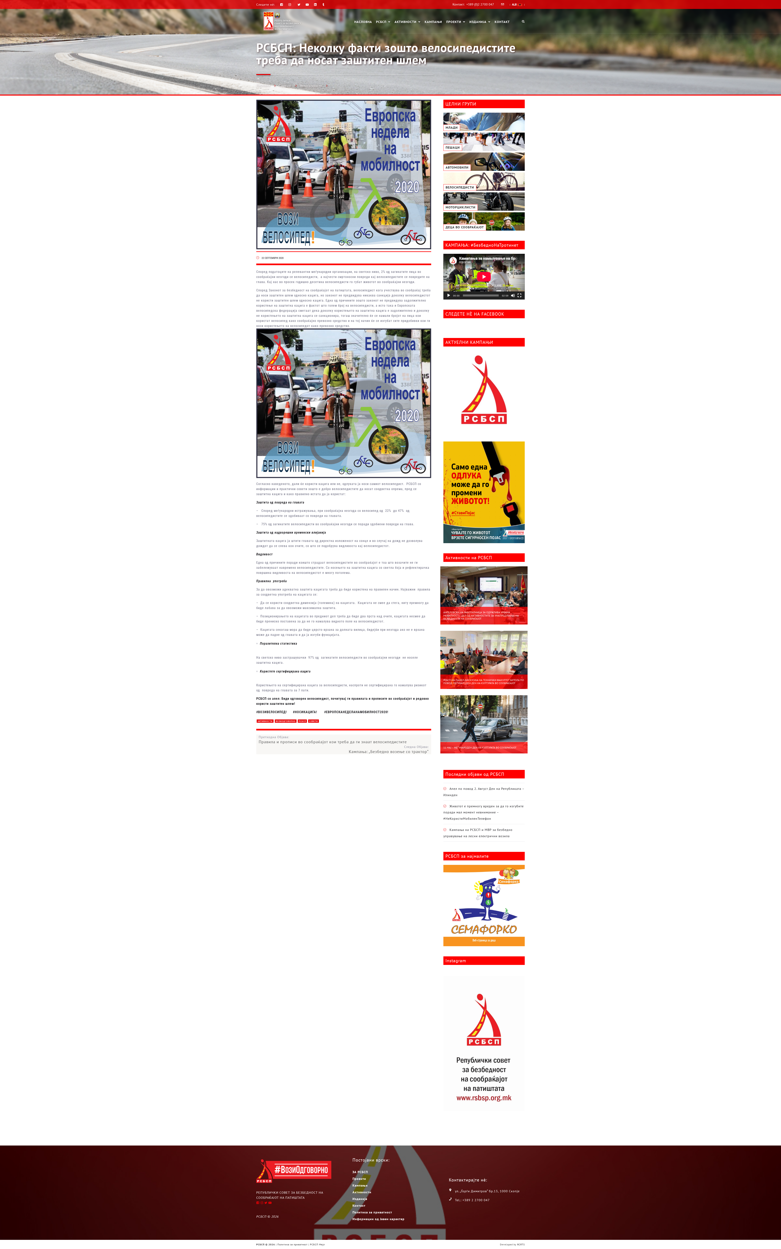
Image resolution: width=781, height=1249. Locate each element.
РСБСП (381, 22)
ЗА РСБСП (360, 1172)
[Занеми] (513, 295)
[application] (484, 277)
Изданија (477, 22)
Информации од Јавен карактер (378, 1219)
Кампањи (433, 21)
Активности (406, 22)
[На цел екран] (519, 295)
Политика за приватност (372, 1212)
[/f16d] (290, 4)
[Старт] (449, 295)
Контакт (502, 21)
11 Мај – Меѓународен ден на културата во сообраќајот (479, 747)
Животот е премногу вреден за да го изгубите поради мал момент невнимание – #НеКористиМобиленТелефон (483, 812)
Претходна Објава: (333, 739)
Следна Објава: (389, 749)
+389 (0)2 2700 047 (480, 4)
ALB (514, 4)
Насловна (363, 21)
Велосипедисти (311, 86)
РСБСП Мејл (317, 1244)
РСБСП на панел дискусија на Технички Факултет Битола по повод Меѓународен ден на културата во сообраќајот (483, 681)
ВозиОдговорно (286, 721)
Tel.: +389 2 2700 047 (472, 1200)
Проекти (453, 22)
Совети (313, 721)
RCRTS (521, 1244)
